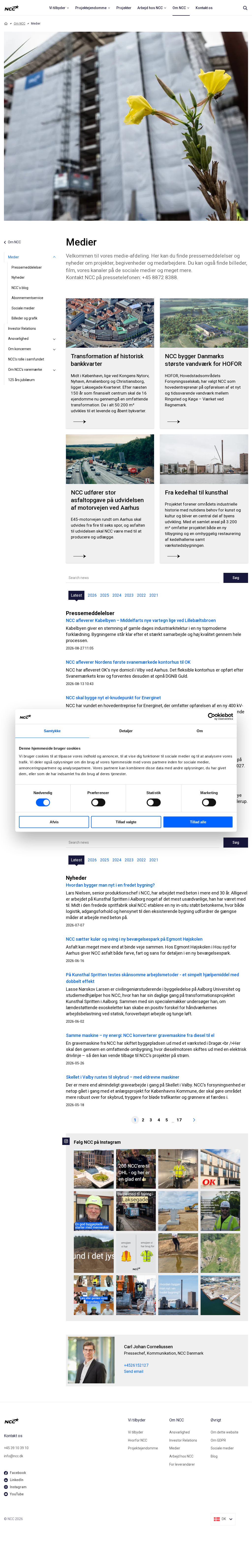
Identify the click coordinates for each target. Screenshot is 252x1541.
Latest (76, 595)
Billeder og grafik (24, 318)
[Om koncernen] (54, 349)
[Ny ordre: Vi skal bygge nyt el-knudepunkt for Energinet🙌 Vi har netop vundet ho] (178, 1211)
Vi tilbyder (135, 1432)
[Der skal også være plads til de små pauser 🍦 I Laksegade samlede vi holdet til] (136, 1211)
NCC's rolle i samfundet (26, 359)
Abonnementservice (27, 298)
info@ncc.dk (13, 1456)
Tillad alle (198, 822)
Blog (214, 1456)
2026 (92, 595)
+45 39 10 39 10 (16, 1448)
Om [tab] (200, 731)
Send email (133, 1371)
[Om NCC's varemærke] (54, 370)
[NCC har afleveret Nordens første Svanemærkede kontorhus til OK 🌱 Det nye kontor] (220, 1169)
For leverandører (182, 1464)
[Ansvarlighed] (54, 339)
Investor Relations (22, 328)
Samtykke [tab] (52, 731)
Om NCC (19, 23)
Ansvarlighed (18, 339)
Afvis (54, 822)
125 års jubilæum (21, 380)
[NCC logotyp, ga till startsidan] (11, 8)
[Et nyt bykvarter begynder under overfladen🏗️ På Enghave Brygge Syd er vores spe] (220, 1295)
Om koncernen (19, 349)
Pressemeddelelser (27, 267)
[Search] (245, 8)
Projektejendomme (143, 1448)
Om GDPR (218, 1440)
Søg (236, 578)
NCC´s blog (20, 288)
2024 (116, 595)
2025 (104, 595)
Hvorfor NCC (137, 1440)
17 (179, 1119)
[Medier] (54, 257)
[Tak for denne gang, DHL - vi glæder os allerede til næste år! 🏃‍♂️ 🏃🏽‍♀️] (136, 1169)
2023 (129, 595)
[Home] (6, 24)
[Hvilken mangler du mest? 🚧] (136, 1253)
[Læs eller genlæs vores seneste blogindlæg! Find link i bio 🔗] (94, 1295)
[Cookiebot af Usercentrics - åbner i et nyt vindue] (211, 716)
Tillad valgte (126, 822)
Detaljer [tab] (126, 731)
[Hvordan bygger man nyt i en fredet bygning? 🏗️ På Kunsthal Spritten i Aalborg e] (178, 1295)
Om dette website (224, 1432)
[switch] (98, 802)
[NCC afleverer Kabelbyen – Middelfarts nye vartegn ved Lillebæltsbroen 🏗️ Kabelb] (94, 1169)
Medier (13, 257)
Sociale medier (23, 308)
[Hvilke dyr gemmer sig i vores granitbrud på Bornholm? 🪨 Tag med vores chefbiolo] (220, 1253)
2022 (141, 595)
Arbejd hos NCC (181, 1456)
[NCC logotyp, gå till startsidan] (64, 1421)
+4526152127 (136, 1365)
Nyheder (18, 277)
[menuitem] (59, 8)
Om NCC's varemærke (25, 369)
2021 (153, 595)
